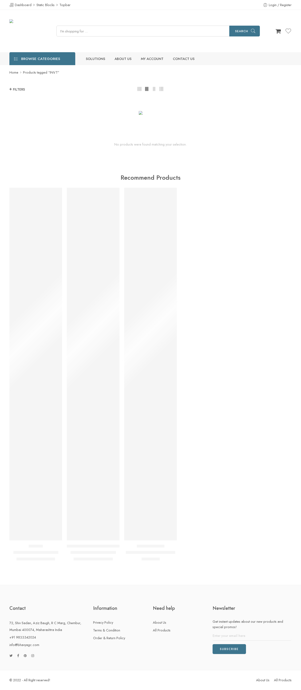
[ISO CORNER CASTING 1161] (150, 364)
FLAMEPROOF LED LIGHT (35, 552)
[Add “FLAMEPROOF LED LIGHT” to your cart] (27, 535)
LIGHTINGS (36, 546)
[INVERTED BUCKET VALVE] (93, 364)
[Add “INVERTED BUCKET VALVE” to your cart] (84, 535)
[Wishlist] (36, 535)
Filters (19, 89)
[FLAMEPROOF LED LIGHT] (35, 364)
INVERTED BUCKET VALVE (93, 552)
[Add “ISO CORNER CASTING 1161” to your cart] (141, 535)
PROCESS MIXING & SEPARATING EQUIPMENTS (95, 546)
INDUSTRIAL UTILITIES (150, 546)
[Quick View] (45, 535)
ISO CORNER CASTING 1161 (150, 552)
